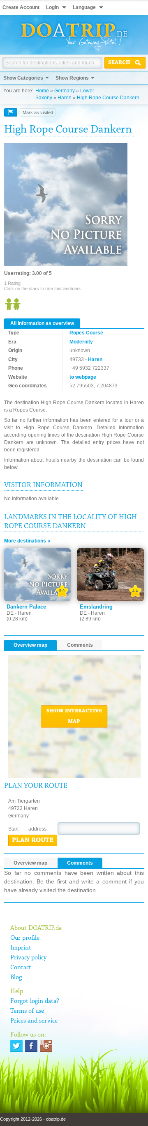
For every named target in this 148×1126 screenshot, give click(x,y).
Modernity (81, 342)
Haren (65, 98)
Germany (64, 91)
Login (52, 7)
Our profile (24, 938)
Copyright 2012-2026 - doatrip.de (33, 1119)
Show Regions (72, 78)
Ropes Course (86, 333)
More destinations (25, 541)
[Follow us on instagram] (46, 1046)
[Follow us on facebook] (31, 1046)
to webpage (82, 377)
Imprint (20, 948)
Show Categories (23, 78)
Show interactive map (74, 716)
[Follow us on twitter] (16, 1046)
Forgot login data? (34, 1001)
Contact (20, 967)
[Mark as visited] (10, 112)
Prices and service (34, 1021)
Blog (16, 977)
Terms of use (27, 1011)
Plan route (32, 840)
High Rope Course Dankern (108, 98)
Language (84, 7)
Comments (80, 645)
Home (42, 91)
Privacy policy (28, 957)
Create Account (20, 7)
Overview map (30, 645)
